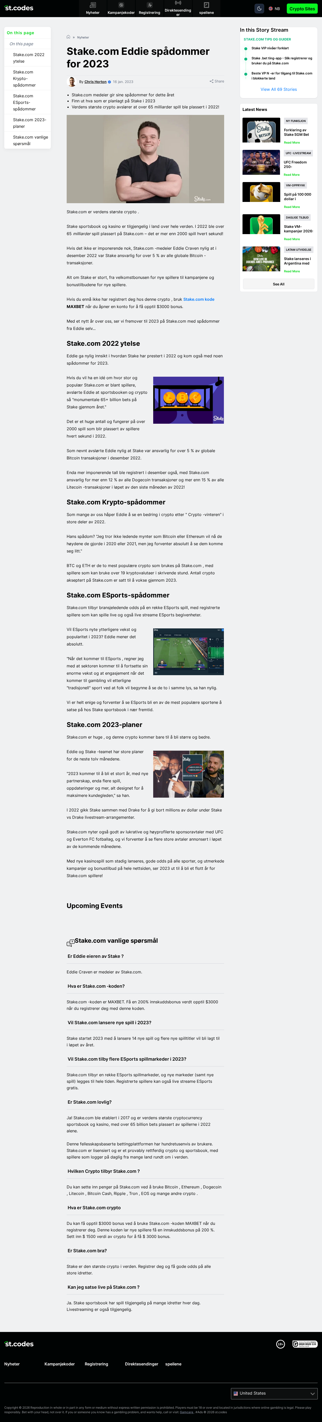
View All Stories (279, 89)
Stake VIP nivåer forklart (270, 48)
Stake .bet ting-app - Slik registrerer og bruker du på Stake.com (282, 60)
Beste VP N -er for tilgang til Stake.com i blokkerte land (282, 75)
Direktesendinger (141, 1363)
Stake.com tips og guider (267, 39)
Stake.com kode (198, 299)
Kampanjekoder (60, 1363)
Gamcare (187, 1412)
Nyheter (12, 1363)
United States (253, 1393)
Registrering (96, 1363)
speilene (173, 1363)
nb (277, 8)
